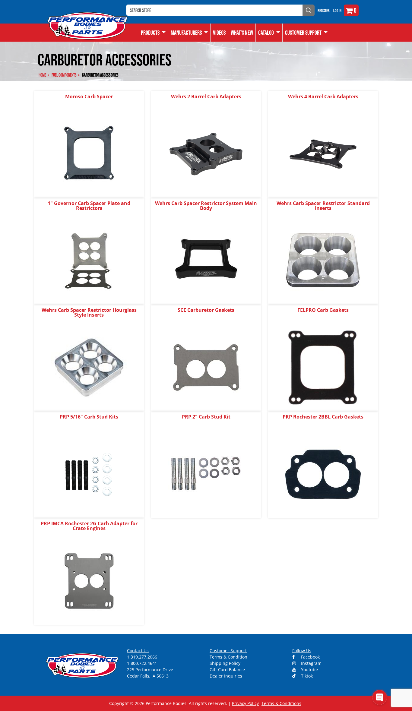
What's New (242, 32)
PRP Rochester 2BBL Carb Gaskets (323, 416)
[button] (269, 33)
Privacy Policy (245, 703)
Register (324, 10)
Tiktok (306, 676)
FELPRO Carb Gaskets (323, 310)
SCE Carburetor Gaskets (206, 310)
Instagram (311, 663)
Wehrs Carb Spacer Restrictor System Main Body (206, 205)
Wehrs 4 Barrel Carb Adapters (323, 96)
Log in (337, 10)
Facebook (310, 657)
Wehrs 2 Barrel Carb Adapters (206, 96)
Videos (219, 32)
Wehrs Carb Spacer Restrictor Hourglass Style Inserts (89, 312)
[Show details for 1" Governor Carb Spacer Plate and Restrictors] (89, 260)
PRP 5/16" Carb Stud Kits (89, 416)
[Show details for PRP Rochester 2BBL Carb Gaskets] (323, 474)
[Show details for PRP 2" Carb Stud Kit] (206, 474)
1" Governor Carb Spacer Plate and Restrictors (89, 205)
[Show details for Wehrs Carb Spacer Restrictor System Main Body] (206, 260)
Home (42, 74)
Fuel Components (64, 74)
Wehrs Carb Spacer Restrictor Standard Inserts (323, 205)
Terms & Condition (228, 657)
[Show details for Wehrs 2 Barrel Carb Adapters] (206, 153)
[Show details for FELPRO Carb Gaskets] (323, 367)
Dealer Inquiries (226, 676)
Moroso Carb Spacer (89, 96)
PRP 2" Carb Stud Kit (206, 416)
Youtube (309, 669)
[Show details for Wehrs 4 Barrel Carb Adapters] (323, 153)
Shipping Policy (225, 663)
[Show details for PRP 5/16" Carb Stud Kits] (89, 474)
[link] (153, 33)
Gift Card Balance (227, 669)
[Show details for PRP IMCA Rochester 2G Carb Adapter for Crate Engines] (89, 580)
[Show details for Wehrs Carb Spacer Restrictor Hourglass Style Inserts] (89, 367)
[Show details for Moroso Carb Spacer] (89, 153)
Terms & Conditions (281, 703)
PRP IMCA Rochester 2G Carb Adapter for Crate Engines (89, 526)
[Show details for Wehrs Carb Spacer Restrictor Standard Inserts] (323, 260)
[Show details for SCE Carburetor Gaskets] (206, 367)
